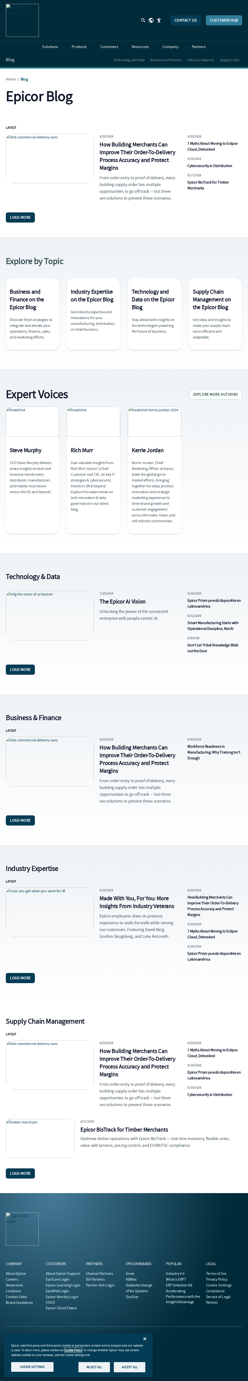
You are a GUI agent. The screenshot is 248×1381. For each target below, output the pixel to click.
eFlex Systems (137, 1291)
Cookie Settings (219, 1285)
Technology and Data (129, 60)
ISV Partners (95, 1279)
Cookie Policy (73, 1350)
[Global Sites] (151, 20)
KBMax (131, 1279)
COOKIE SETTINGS (32, 1367)
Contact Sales (16, 1296)
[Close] (145, 1338)
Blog (10, 60)
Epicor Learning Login (63, 1285)
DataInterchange (139, 1285)
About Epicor (16, 1273)
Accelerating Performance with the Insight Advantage (183, 1296)
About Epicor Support (63, 1273)
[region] (78, 1355)
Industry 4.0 (175, 1273)
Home (11, 79)
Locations (13, 1291)
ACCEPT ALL (130, 1367)
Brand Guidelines (19, 1302)
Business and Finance (166, 60)
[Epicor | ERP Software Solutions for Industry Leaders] (22, 20)
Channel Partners (99, 1273)
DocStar (132, 1296)
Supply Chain (229, 60)
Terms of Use (216, 1273)
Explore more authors (215, 394)
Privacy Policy (216, 1279)
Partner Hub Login (100, 1285)
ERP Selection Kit (179, 1285)
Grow (130, 1273)
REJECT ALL (94, 1367)
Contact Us (186, 20)
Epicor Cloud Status (61, 1308)
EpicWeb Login (57, 1291)
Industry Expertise (200, 60)
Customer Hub (224, 20)
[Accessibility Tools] (159, 20)
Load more (20, 217)
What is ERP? (176, 1279)
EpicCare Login (57, 1279)
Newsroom (14, 1285)
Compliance (215, 1291)
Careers (12, 1279)
